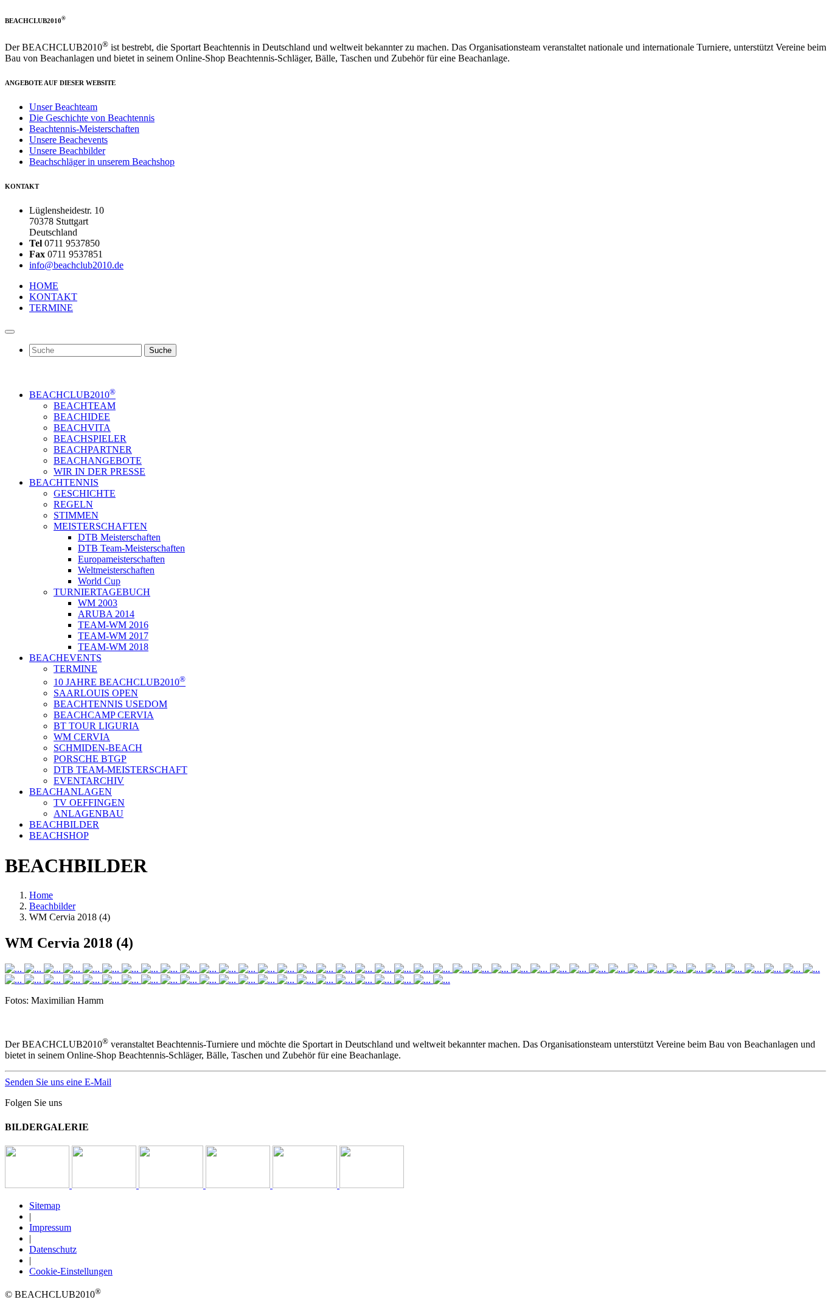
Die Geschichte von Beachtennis (92, 118)
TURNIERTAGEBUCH (102, 592)
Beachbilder (52, 906)
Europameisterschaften (121, 559)
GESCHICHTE (85, 493)
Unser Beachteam (63, 107)
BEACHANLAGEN (70, 791)
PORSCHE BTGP (90, 759)
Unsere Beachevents (68, 140)
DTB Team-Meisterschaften (131, 548)
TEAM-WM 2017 (113, 636)
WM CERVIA (82, 737)
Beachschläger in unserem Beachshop (102, 161)
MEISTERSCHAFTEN (100, 526)
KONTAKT (53, 297)
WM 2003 (97, 603)
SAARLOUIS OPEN (96, 693)
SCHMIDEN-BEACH (98, 748)
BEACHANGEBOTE (98, 460)
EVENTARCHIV (89, 780)
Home (41, 895)
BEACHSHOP (59, 835)
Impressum (50, 1227)
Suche (160, 350)
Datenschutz (53, 1249)
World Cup (99, 581)
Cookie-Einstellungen (71, 1271)
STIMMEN (76, 515)
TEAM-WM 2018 (113, 647)
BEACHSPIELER (90, 438)
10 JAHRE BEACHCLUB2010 (120, 682)
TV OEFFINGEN (89, 802)
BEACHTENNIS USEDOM (110, 704)
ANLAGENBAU (88, 813)
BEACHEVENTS (65, 657)
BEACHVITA (82, 427)
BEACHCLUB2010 (72, 395)
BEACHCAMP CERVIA (104, 715)
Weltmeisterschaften (116, 570)
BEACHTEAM (85, 406)
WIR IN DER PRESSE (99, 471)
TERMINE (51, 308)
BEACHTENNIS (64, 482)
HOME (43, 286)
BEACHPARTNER (93, 449)
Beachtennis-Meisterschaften (84, 129)
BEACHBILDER (64, 824)
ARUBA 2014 (106, 614)
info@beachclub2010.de (76, 265)
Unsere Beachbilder (67, 150)
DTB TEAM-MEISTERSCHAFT (120, 769)
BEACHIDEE (82, 416)
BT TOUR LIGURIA (96, 726)
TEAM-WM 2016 (113, 625)
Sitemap (44, 1205)
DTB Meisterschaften (119, 537)
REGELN (73, 504)
